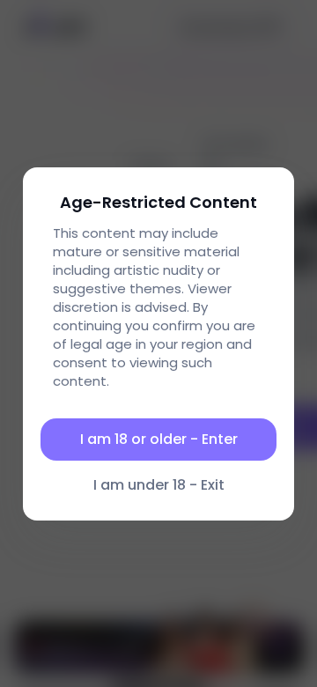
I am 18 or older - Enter (159, 439)
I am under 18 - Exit (159, 485)
